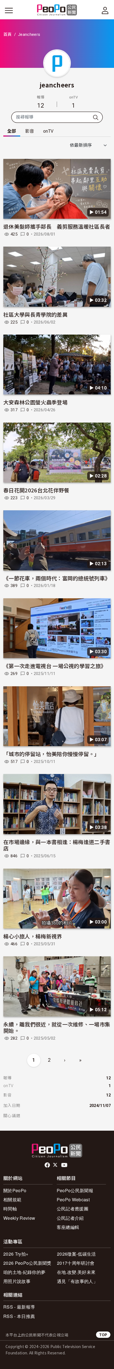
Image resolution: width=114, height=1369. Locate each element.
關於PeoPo (14, 1190)
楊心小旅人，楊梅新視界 (32, 936)
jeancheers (57, 84)
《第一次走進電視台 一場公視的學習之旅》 (54, 665)
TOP (103, 1334)
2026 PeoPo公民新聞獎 (27, 1263)
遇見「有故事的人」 (77, 1281)
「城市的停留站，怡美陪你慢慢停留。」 (51, 753)
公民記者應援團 (72, 1208)
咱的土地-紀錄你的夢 (24, 1272)
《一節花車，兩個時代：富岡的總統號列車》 (56, 578)
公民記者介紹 (70, 1218)
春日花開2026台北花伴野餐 (36, 490)
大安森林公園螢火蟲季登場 (35, 402)
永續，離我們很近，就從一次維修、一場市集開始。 (56, 1027)
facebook (48, 1165)
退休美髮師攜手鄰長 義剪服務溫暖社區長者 (56, 226)
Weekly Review (19, 1218)
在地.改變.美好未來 (76, 1272)
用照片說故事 (16, 1281)
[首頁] (57, 10)
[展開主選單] (8, 10)
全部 (11, 131)
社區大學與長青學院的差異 (35, 314)
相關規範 (12, 1199)
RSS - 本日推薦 (19, 1316)
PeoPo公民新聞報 (75, 1190)
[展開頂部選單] (105, 10)
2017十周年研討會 (75, 1263)
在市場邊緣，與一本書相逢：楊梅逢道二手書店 (56, 845)
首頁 (7, 34)
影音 (29, 131)
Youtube (64, 1165)
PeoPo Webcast (73, 1199)
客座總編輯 (68, 1227)
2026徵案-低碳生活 (76, 1254)
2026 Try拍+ (15, 1254)
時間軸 (10, 1208)
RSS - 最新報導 (19, 1307)
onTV (48, 131)
